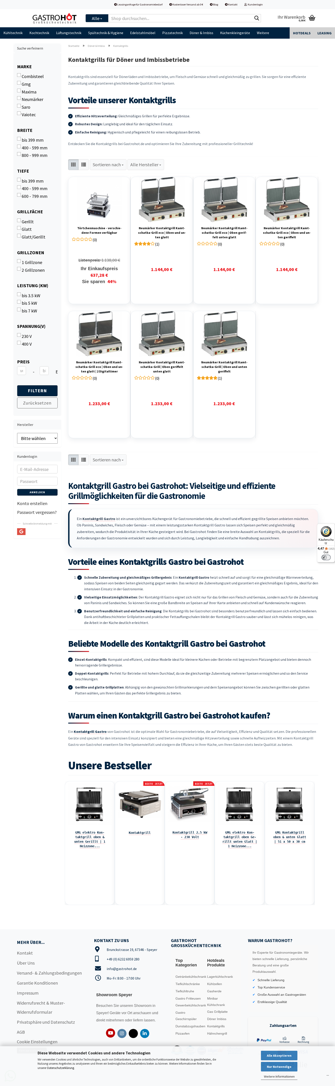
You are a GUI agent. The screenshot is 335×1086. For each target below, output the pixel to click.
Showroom (143, 1006)
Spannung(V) (31, 326)
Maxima (29, 92)
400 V (27, 344)
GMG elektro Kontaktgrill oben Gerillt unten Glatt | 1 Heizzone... (239, 839)
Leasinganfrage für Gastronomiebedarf (139, 4)
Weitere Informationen (279, 1076)
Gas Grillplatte (217, 1011)
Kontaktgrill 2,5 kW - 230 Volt (190, 835)
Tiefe (23, 171)
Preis (23, 362)
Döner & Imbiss (201, 32)
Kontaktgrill (140, 833)
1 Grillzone (32, 262)
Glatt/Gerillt (33, 237)
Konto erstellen (32, 503)
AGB (21, 1032)
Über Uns (26, 963)
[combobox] (108, 164)
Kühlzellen (214, 984)
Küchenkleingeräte (235, 32)
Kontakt (232, 4)
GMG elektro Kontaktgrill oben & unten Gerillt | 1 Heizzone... (89, 839)
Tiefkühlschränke (187, 984)
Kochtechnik (39, 32)
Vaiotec (29, 114)
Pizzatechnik (172, 32)
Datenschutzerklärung (60, 1068)
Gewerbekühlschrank (190, 1005)
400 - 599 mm (34, 148)
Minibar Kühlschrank (216, 1002)
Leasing (324, 33)
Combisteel (33, 76)
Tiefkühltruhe (184, 991)
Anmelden (37, 492)
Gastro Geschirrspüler (186, 1016)
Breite (24, 130)
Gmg (26, 84)
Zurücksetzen (37, 403)
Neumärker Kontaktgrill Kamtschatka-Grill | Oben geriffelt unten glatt (162, 366)
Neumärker (32, 99)
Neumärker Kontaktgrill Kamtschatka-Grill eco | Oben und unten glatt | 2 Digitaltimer (99, 366)
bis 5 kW (29, 303)
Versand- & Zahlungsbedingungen (49, 973)
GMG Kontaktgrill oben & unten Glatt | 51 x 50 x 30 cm (289, 837)
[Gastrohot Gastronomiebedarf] (55, 18)
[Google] (21, 531)
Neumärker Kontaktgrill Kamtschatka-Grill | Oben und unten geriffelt (224, 366)
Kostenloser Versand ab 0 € (187, 4)
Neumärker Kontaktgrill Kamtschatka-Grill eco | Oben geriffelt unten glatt (224, 232)
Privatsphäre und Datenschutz (46, 1022)
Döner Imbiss (216, 1019)
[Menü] (327, 1076)
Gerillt (28, 221)
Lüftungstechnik (68, 32)
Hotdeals (302, 33)
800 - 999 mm (34, 155)
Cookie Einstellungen (37, 1041)
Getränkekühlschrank (190, 976)
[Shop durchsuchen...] (256, 18)
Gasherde (214, 991)
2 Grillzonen (33, 270)
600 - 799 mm (34, 196)
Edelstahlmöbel (142, 32)
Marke (24, 66)
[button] (73, 164)
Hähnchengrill (217, 1033)
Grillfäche (30, 211)
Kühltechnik (13, 32)
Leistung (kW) (32, 285)
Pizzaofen (182, 1033)
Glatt (27, 229)
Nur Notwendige (279, 1067)
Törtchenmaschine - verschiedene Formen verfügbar (99, 230)
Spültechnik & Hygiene (105, 32)
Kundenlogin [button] (255, 4)
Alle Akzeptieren (279, 1055)
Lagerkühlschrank (220, 976)
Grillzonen (30, 252)
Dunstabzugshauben (190, 1026)
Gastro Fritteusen (188, 998)
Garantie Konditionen (37, 983)
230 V (27, 336)
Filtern (37, 390)
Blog (215, 4)
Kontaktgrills (216, 1026)
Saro (26, 107)
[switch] (326, 557)
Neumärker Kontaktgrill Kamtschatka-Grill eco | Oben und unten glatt (162, 232)
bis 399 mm (33, 140)
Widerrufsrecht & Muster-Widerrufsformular (41, 1007)
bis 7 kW (29, 311)
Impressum (28, 993)
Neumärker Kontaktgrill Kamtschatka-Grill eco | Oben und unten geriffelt (287, 232)
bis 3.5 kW (31, 295)
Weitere (263, 32)
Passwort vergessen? (37, 512)
